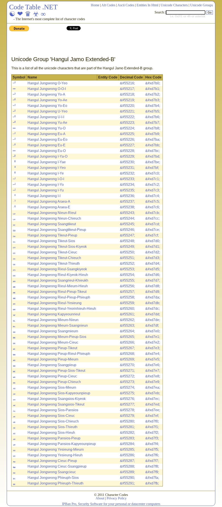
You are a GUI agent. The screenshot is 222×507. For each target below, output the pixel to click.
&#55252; (127, 263)
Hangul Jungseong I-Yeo (47, 168)
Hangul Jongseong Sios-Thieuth (52, 427)
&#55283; (127, 438)
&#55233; (127, 179)
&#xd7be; (152, 162)
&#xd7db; (152, 303)
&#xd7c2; (152, 184)
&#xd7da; (152, 297)
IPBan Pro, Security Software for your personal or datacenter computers (111, 504)
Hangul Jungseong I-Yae (47, 162)
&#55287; (127, 461)
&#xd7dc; (152, 308)
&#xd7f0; (152, 421)
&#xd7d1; (152, 246)
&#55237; (127, 201)
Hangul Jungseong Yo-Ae (47, 100)
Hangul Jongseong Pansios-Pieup (54, 438)
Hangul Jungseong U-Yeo (47, 111)
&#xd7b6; (152, 117)
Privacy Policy (117, 498)
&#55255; (127, 280)
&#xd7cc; (152, 218)
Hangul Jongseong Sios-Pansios (53, 410)
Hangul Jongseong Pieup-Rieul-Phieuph (59, 353)
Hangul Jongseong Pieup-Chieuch (54, 382)
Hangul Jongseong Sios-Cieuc (51, 415)
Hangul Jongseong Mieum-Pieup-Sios (57, 337)
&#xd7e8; (152, 376)
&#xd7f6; (152, 455)
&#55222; (127, 117)
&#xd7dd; (152, 314)
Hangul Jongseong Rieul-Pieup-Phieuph (59, 297)
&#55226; (127, 139)
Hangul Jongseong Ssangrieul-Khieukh (58, 280)
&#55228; (127, 151)
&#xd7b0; (152, 83)
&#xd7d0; (152, 241)
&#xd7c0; (152, 173)
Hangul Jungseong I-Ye (46, 173)
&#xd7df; (152, 325)
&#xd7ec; (152, 399)
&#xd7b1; (152, 89)
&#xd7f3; (152, 438)
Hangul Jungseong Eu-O (47, 151)
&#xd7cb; (152, 213)
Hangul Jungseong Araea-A (49, 201)
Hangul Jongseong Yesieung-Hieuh (55, 455)
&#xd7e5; (152, 359)
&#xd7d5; (152, 269)
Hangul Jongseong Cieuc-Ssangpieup (57, 466)
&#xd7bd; (152, 156)
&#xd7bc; (152, 151)
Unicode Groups (201, 5)
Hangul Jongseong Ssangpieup (52, 365)
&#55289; (127, 472)
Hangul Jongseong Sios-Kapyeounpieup (59, 393)
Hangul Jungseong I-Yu (46, 190)
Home (95, 5)
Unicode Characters (174, 5)
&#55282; (127, 432)
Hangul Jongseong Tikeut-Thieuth (54, 263)
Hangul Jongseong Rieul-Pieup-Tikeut (57, 291)
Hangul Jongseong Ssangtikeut (52, 224)
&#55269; (127, 359)
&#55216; (127, 83)
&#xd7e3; (152, 348)
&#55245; (127, 224)
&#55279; (127, 415)
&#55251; (127, 258)
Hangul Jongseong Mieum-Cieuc (53, 342)
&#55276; (127, 399)
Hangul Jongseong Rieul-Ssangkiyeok (57, 269)
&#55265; (127, 337)
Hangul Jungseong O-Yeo (47, 83)
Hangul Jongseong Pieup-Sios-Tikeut (56, 370)
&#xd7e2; (152, 342)
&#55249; (127, 246)
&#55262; (127, 320)
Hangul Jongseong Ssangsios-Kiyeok (57, 399)
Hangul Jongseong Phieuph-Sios (53, 477)
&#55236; (127, 196)
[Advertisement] (88, 44)
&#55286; (127, 455)
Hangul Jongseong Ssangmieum (53, 331)
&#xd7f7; (152, 461)
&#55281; (127, 427)
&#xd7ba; (152, 139)
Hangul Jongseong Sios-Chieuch (53, 421)
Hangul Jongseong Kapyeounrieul (54, 314)
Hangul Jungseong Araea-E (49, 207)
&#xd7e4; (152, 353)
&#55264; (127, 331)
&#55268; (127, 353)
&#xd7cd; (152, 224)
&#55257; (127, 291)
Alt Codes (108, 5)
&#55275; (127, 393)
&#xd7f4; (152, 444)
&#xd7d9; (152, 291)
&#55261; (127, 314)
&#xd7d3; (152, 258)
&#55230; (127, 162)
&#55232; (127, 173)
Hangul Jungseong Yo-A (46, 94)
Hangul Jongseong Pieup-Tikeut (52, 348)
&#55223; (127, 122)
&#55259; (127, 303)
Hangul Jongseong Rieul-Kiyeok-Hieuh (58, 275)
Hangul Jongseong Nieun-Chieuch (54, 218)
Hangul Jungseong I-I (44, 196)
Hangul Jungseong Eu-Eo (47, 139)
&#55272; (127, 376)
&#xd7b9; (152, 134)
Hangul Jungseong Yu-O (46, 128)
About (100, 498)
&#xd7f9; (152, 472)
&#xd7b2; (152, 94)
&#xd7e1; (152, 337)
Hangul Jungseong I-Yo (46, 184)
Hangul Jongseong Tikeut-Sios (51, 241)
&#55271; (127, 370)
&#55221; (127, 111)
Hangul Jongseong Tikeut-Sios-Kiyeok (57, 246)
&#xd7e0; (152, 331)
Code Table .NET (33, 7)
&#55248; (127, 241)
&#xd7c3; (152, 190)
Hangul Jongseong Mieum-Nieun (53, 320)
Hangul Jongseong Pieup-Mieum (53, 359)
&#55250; (127, 252)
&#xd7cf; (152, 235)
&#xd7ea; (152, 387)
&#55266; (127, 342)
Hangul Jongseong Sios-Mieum (52, 387)
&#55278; (127, 410)
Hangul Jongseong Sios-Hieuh (51, 432)
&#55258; (127, 297)
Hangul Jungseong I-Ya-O (47, 156)
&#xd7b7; (152, 122)
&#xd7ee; (152, 410)
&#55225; (127, 134)
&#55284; (127, 444)
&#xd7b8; (152, 128)
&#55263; (127, 325)
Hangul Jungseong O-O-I (47, 89)
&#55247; (127, 235)
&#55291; (127, 483)
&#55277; (127, 404)
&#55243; (127, 213)
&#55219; (127, 100)
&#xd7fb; (152, 483)
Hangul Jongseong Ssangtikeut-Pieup (57, 229)
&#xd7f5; (152, 449)
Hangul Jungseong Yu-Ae (47, 122)
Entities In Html (147, 5)
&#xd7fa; (152, 477)
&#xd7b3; (152, 100)
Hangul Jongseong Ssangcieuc (52, 472)
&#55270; (127, 365)
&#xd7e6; (152, 365)
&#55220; (127, 106)
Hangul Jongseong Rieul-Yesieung (55, 303)
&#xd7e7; (152, 370)
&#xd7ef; (152, 415)
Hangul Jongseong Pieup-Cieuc (52, 376)
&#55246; (127, 229)
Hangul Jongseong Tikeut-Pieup (52, 235)
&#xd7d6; (152, 275)
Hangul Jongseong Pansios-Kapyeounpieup (62, 444)
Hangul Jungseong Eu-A (46, 134)
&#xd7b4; (152, 106)
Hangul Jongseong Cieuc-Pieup (52, 461)
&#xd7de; (152, 320)
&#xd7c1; (152, 179)
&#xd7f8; (152, 466)
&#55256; (127, 286)
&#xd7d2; (152, 252)
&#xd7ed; (152, 404)
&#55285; (127, 449)
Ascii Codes (126, 5)
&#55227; (127, 145)
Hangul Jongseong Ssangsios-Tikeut (56, 404)
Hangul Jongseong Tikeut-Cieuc (52, 252)
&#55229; (127, 156)
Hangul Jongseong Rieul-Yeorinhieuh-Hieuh (62, 308)
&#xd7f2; (152, 432)
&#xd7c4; (152, 196)
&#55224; (127, 128)
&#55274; (127, 387)
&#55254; (127, 275)
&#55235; (127, 190)
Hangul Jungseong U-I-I (46, 117)
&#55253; (127, 269)
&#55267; (127, 348)
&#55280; (127, 421)
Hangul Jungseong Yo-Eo (47, 106)
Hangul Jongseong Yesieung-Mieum (56, 449)
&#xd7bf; (152, 168)
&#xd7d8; (152, 286)
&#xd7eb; (152, 393)
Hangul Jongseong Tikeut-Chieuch (54, 258)
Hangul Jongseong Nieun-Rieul (52, 213)
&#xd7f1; (152, 427)
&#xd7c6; (152, 207)
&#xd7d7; (152, 280)
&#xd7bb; (152, 145)
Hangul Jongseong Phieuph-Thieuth (55, 483)
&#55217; (127, 89)
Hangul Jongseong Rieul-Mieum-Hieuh (58, 286)
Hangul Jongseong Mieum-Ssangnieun (58, 325)
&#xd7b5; (152, 111)
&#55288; (127, 466)
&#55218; (127, 94)
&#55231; (127, 168)
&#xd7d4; (152, 263)
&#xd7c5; (152, 201)
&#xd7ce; (152, 229)
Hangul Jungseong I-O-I (46, 179)
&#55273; (127, 382)
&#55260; (127, 308)
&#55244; (127, 218)
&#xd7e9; (152, 382)
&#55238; (127, 207)
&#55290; (127, 477)
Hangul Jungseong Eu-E (46, 145)
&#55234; (127, 184)
